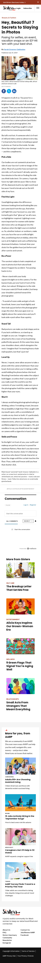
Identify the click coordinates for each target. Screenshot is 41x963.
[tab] (12, 521)
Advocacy (9, 847)
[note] (20, 83)
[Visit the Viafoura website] (31, 548)
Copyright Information (11, 951)
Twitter (9, 91)
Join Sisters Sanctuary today (13, 2)
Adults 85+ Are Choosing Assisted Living (17, 780)
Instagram (7, 943)
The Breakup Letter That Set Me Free (18, 588)
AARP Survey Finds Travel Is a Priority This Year (20, 885)
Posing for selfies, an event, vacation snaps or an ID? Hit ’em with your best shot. (20, 41)
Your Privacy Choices (25, 956)
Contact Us (25, 930)
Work (7, 813)
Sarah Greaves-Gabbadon (14, 49)
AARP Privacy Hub (9, 956)
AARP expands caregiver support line (19, 856)
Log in (26, 505)
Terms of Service (28, 951)
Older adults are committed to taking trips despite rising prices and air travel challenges (19, 892)
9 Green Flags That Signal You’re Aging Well (19, 666)
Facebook (4, 91)
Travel (7, 881)
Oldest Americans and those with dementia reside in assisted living (17, 787)
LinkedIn (14, 91)
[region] (20, 526)
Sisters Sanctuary (10, 935)
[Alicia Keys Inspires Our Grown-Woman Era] (20, 606)
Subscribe (27, 8)
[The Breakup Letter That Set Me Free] (20, 570)
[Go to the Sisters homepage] (5, 8)
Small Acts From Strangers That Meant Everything (18, 706)
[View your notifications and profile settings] (35, 521)
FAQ (4, 932)
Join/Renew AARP (28, 932)
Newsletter (7, 940)
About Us (6, 930)
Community (7, 938)
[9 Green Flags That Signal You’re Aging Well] (20, 646)
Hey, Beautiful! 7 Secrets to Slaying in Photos (20, 27)
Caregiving (9, 777)
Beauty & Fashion (9, 18)
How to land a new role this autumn (18, 822)
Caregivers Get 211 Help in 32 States (19, 851)
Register (33, 505)
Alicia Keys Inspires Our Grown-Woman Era (19, 626)
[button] (37, 8)
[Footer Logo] (20, 912)
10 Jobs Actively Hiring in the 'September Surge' (19, 817)
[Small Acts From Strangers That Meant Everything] (20, 686)
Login (18, 8)
